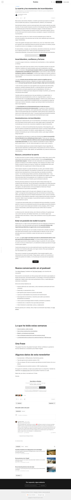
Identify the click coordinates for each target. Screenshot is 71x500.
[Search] (52, 2)
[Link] (14, 59)
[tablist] (20, 411)
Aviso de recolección (46, 492)
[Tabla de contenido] (1, 250)
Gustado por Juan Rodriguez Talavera (24, 422)
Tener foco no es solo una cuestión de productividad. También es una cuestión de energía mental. (30, 460)
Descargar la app (41, 494)
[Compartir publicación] (54, 2)
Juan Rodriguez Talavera (22, 14)
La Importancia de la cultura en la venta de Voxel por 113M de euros (34, 337)
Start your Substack (31, 494)
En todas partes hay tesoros (33, 98)
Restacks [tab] (23, 411)
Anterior (19, 403)
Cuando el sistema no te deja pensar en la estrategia (28, 449)
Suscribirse (59, 2)
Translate (17, 6)
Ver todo (18, 475)
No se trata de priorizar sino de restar (24, 467)
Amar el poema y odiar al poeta (25, 329)
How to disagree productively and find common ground (31, 335)
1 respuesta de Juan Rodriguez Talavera (26, 435)
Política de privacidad (42, 391)
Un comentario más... (19, 440)
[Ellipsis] (55, 421)
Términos (40, 492)
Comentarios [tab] (18, 411)
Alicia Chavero (21, 271)
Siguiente (51, 403)
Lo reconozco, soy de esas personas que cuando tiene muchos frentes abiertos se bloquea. (30, 469)
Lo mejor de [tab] (18, 446)
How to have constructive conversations (27, 331)
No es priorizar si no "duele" (22, 458)
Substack (30, 497)
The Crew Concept (37, 271)
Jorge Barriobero (21, 421)
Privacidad (36, 492)
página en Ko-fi (26, 370)
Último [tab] (22, 446)
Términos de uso (35, 390)
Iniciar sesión (66, 2)
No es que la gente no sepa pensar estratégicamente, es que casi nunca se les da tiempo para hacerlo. (30, 452)
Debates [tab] (26, 446)
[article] (35, 452)
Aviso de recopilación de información (32, 391)
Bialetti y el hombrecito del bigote (25, 333)
